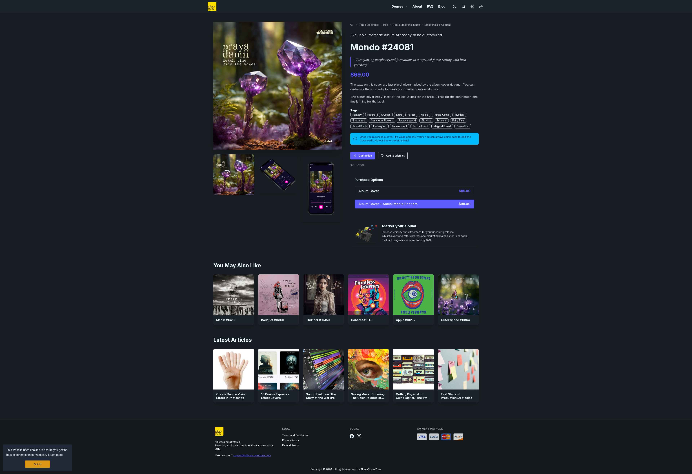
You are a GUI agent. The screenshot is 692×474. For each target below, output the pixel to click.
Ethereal (442, 120)
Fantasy (357, 114)
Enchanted (358, 120)
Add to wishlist (395, 155)
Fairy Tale (458, 120)
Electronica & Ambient (438, 24)
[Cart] (480, 6)
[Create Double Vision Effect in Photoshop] (233, 369)
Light (399, 114)
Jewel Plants (359, 126)
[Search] (463, 6)
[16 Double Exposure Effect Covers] (278, 369)
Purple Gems (441, 114)
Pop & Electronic (369, 24)
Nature (371, 114)
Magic (424, 114)
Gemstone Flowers (382, 120)
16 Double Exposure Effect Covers (275, 396)
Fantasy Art (379, 126)
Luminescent (399, 126)
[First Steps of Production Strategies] (458, 369)
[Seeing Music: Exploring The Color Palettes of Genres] (368, 369)
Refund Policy (290, 445)
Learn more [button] (55, 454)
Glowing (426, 120)
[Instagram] (359, 436)
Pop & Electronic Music (406, 24)
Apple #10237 (405, 320)
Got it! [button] (37, 464)
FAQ (430, 6)
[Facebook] (352, 436)
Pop (385, 24)
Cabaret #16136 (362, 320)
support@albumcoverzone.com (252, 455)
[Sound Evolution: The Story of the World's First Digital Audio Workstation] (323, 369)
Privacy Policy (290, 440)
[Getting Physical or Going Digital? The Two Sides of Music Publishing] (413, 369)
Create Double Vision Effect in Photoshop (231, 396)
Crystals (386, 114)
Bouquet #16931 (272, 320)
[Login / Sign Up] (472, 6)
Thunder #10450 (318, 320)
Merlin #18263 (226, 320)
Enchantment (420, 126)
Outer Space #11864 (455, 320)
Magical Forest (442, 126)
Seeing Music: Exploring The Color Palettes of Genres (368, 397)
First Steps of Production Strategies (456, 396)
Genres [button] (397, 6)
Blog (441, 6)
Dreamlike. (463, 126)
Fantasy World (407, 120)
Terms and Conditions (295, 435)
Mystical (459, 114)
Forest (411, 114)
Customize (365, 155)
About (417, 6)
